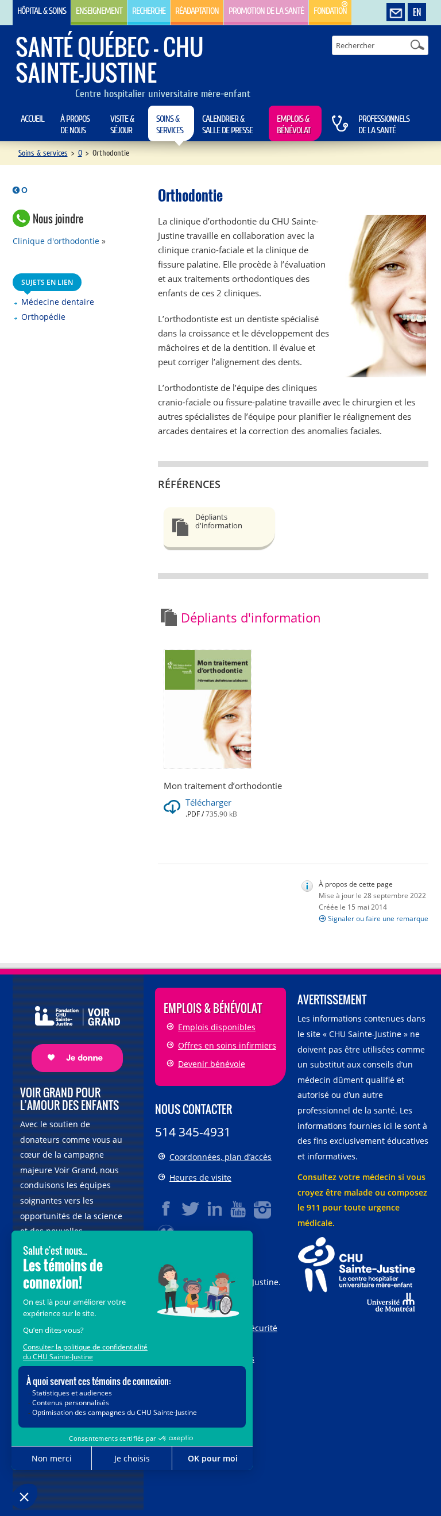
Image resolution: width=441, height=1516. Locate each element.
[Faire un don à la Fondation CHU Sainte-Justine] (71, 1029)
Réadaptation (197, 11)
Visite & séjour (122, 124)
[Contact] (395, 12)
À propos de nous (75, 124)
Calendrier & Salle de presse (227, 124)
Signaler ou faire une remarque (378, 918)
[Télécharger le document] (210, 708)
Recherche (148, 11)
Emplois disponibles (217, 1027)
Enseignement (99, 11)
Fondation (330, 11)
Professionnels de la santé (383, 124)
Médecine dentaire (57, 301)
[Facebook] (166, 1208)
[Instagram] (263, 1208)
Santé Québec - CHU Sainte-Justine (109, 59)
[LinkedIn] (214, 1208)
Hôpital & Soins (41, 11)
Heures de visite (200, 1177)
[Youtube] (238, 1208)
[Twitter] (190, 1208)
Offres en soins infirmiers (227, 1045)
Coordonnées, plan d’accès (220, 1156)
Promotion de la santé (266, 11)
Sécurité (261, 1327)
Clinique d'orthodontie (56, 240)
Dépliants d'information (218, 521)
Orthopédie (43, 316)
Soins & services (169, 124)
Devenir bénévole (211, 1063)
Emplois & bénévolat (294, 124)
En (417, 12)
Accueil (32, 119)
